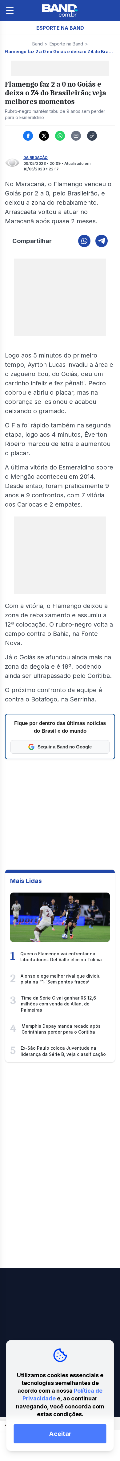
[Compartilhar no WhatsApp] (60, 136)
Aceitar (60, 1433)
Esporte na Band (66, 43)
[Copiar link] (92, 136)
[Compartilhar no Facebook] (28, 136)
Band (37, 43)
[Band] (60, 10)
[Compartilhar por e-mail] (76, 136)
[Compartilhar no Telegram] (101, 241)
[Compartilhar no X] (44, 136)
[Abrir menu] (10, 10)
